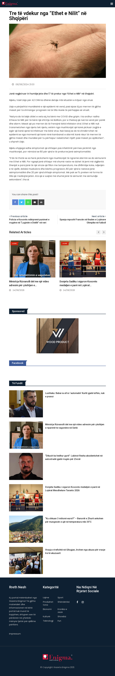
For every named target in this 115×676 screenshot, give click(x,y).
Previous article (19, 216)
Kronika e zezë (62, 611)
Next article (98, 216)
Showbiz (62, 616)
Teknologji (48, 620)
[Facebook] (15, 202)
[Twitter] (22, 202)
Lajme (46, 597)
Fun (59, 620)
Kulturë (46, 616)
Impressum (15, 633)
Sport (60, 597)
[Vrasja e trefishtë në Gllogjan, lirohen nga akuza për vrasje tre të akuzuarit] (26, 560)
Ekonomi (47, 609)
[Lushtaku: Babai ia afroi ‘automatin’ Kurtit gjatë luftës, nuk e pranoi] (26, 403)
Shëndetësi (64, 601)
